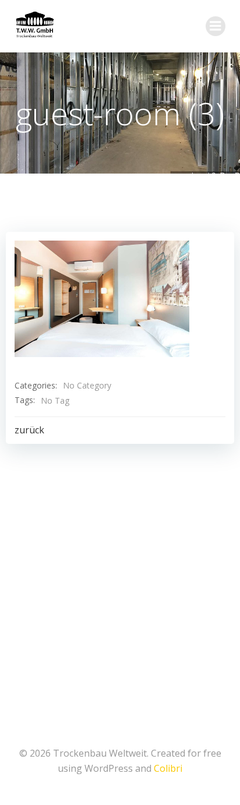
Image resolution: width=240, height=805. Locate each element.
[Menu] (215, 26)
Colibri (168, 768)
